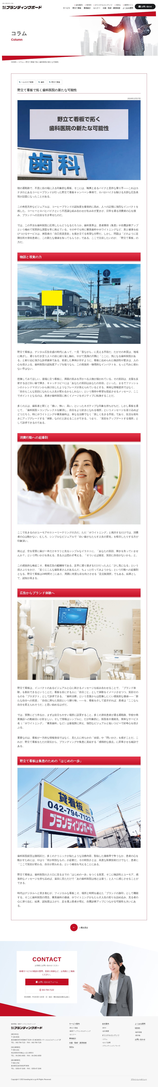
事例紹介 (87, 8)
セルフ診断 (107, 1042)
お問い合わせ (140, 1039)
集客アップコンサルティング (80, 1031)
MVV (104, 1028)
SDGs (118, 5)
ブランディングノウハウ (111, 1046)
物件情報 (138, 1032)
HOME (13, 62)
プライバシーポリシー (139, 1079)
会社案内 (79, 5)
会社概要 (106, 1031)
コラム (105, 1039)
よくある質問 (128, 8)
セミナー (96, 8)
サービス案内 (74, 1024)
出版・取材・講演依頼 (111, 8)
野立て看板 (77, 8)
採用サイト (128, 5)
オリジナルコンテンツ (103, 5)
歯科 (42, 82)
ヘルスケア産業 (27, 82)
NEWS (88, 5)
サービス (66, 8)
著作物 (137, 1035)
